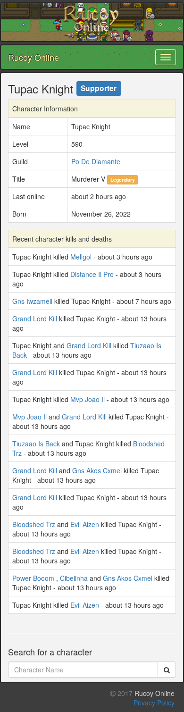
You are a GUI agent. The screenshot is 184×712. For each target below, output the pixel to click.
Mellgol (81, 256)
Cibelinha (74, 578)
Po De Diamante (95, 161)
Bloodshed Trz (33, 524)
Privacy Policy (154, 702)
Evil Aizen (84, 524)
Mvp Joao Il (87, 399)
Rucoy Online (33, 57)
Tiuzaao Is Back (36, 443)
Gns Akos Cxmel (97, 470)
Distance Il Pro (92, 274)
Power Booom (33, 578)
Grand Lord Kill (34, 318)
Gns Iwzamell (32, 301)
